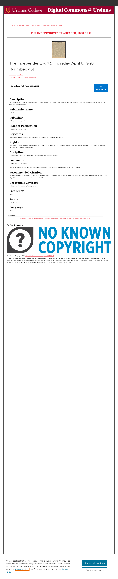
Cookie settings (22, 569)
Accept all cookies (94, 563)
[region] (59, 566)
